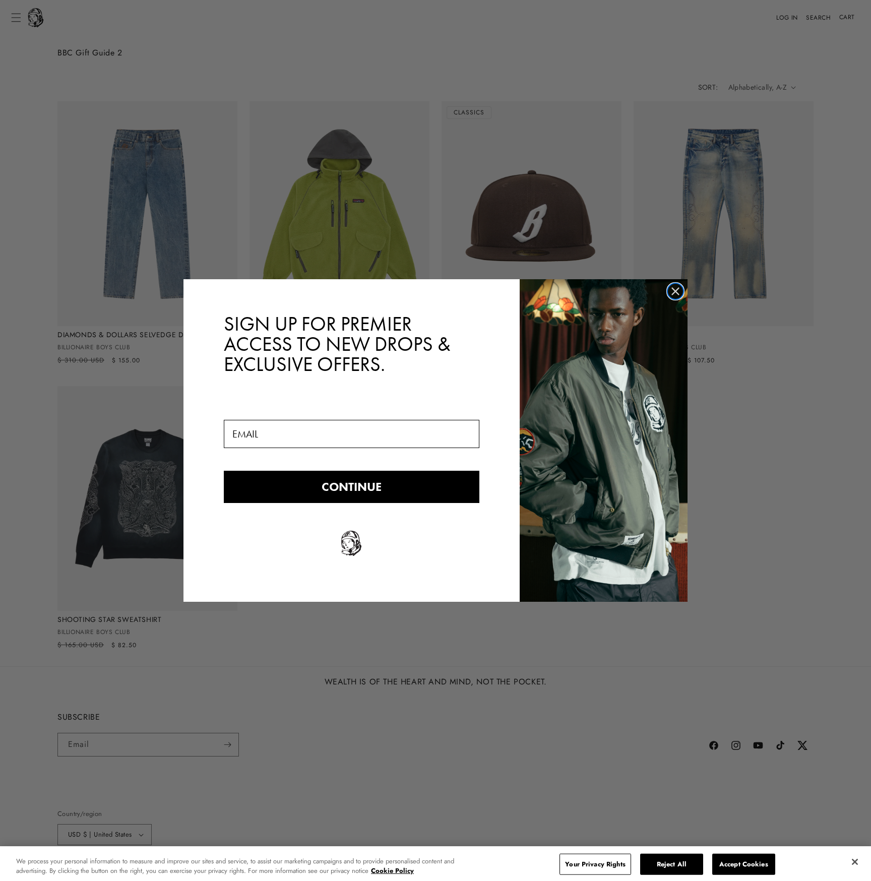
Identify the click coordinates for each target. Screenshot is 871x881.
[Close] (855, 862)
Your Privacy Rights (595, 864)
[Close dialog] (675, 291)
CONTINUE (352, 486)
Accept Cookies (743, 864)
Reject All (672, 864)
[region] (435, 863)
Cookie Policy (392, 870)
